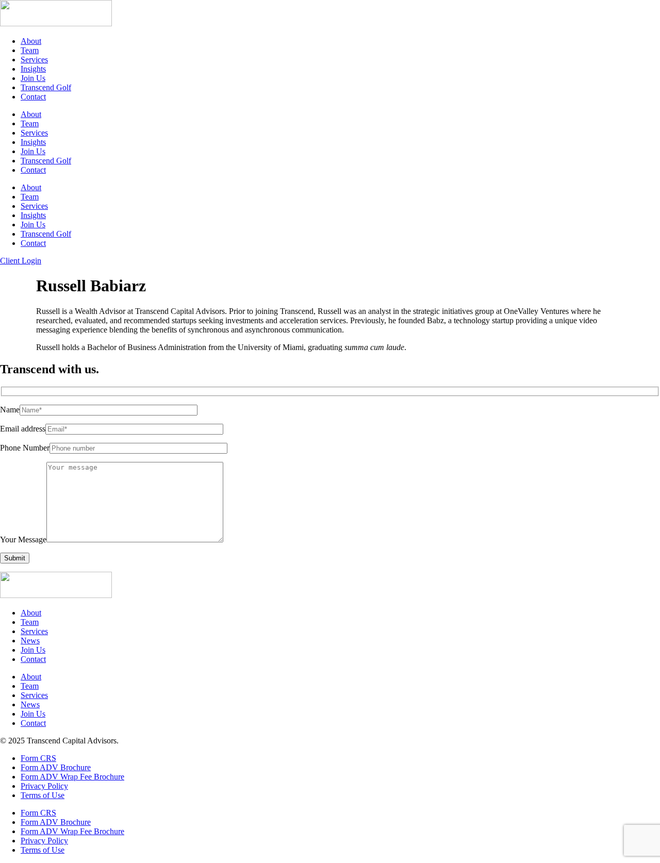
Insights (33, 68)
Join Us (33, 78)
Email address (22, 428)
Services (34, 59)
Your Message (23, 539)
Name (10, 409)
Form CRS (38, 758)
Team (30, 50)
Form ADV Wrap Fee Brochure (72, 776)
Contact (33, 96)
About (31, 41)
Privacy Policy (44, 786)
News (30, 640)
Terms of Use (42, 795)
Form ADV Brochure (56, 767)
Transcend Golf (46, 87)
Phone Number (25, 447)
